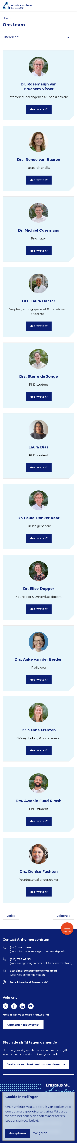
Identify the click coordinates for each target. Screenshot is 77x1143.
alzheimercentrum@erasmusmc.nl (33, 970)
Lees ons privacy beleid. (22, 1120)
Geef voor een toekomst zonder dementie (36, 1064)
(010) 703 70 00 (20, 947)
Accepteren (17, 1133)
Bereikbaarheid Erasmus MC (29, 982)
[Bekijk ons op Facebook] (14, 1006)
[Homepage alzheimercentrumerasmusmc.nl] (37, 5)
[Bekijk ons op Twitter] (5, 1006)
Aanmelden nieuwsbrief (23, 1024)
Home (8, 18)
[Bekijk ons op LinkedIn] (22, 1006)
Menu (67, 931)
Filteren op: (11, 37)
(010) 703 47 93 (20, 959)
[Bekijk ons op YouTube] (31, 1006)
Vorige (11, 916)
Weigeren (40, 1133)
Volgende (64, 916)
